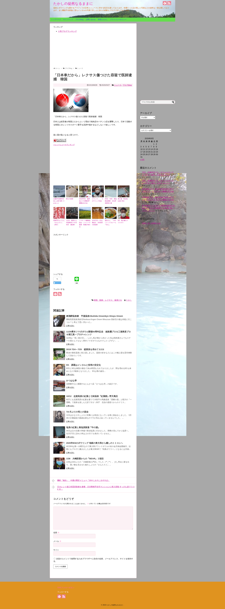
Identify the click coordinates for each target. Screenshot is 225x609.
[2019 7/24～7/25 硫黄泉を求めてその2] (59, 354)
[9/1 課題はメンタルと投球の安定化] (59, 370)
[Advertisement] (93, 50)
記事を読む (70, 326)
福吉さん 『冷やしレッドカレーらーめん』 (110, 222)
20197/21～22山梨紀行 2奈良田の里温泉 (97, 222)
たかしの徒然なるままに (73, 4)
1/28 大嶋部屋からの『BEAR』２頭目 (85, 458)
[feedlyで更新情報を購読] (165, 3)
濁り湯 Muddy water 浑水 (123, 200)
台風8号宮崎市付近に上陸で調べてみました (59, 201)
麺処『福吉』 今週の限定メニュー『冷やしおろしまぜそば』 (83, 480)
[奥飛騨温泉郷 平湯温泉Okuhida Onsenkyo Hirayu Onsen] (59, 321)
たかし (129, 300)
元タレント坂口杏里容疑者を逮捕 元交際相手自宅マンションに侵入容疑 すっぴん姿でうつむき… (96, 488)
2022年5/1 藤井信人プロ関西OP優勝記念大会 (84, 201)
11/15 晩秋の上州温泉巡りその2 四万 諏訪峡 (72, 222)
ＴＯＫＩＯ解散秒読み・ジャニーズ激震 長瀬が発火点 (84, 224)
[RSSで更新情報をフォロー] (169, 3)
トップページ (56, 19)
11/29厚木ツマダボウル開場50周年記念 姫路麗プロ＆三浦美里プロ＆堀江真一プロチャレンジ (159, 208)
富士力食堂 (69, 199)
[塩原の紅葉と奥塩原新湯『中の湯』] (59, 432)
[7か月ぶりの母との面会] (59, 416)
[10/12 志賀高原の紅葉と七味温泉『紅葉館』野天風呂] (59, 401)
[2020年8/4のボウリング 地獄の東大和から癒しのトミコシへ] (59, 448)
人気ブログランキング (67, 31)
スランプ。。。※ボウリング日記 (97, 200)
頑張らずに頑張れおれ (151, 223)
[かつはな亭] (59, 385)
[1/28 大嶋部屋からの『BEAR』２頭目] (59, 463)
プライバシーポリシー (118, 19)
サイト (56, 550)
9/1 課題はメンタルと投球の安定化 (83, 365)
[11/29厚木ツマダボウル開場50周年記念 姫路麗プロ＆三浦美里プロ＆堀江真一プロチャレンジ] (59, 336)
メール (57, 541)
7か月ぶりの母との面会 (77, 412)
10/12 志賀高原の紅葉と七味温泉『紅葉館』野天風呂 (92, 396)
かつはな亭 (71, 380)
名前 (56, 533)
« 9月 (142, 160)
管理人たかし (103, 19)
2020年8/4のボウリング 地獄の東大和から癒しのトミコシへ (94, 443)
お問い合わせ (91, 19)
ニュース (118, 85)
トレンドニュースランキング (64, 145)
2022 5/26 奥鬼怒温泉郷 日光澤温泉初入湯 (111, 201)
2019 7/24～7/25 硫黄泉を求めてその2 (85, 349)
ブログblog (79, 19)
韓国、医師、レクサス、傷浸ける (108, 300)
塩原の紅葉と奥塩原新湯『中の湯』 (83, 427)
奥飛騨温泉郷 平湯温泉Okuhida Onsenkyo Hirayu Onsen (94, 316)
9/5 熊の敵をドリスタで (123, 221)
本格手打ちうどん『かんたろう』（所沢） (59, 222)
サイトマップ (68, 19)
